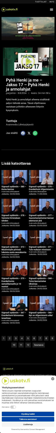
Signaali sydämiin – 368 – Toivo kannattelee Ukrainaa (41, 281)
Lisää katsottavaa (16, 163)
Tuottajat (41, 2)
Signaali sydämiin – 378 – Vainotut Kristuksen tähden (13, 218)
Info (51, 2)
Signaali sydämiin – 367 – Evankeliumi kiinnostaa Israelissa (13, 315)
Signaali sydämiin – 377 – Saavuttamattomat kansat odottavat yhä (41, 218)
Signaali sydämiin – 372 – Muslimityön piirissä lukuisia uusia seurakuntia (13, 249)
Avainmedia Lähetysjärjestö (20, 124)
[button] (51, 9)
